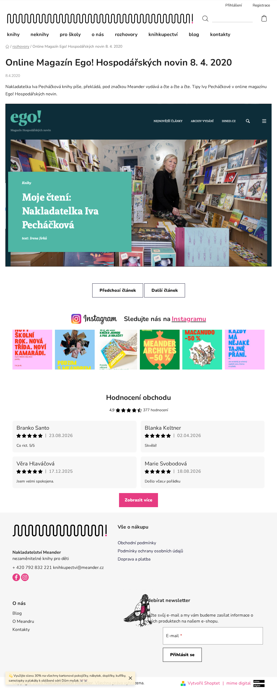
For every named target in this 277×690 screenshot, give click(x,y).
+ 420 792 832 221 (32, 568)
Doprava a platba (134, 559)
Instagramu (189, 319)
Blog (17, 613)
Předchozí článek (118, 290)
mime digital (237, 683)
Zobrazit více (138, 500)
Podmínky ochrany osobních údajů (150, 551)
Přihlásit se (182, 655)
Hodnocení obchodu (138, 397)
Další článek (164, 290)
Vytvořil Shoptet (204, 683)
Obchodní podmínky (137, 543)
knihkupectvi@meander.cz (78, 568)
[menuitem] (16, 34)
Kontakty (21, 630)
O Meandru (23, 621)
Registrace (261, 5)
